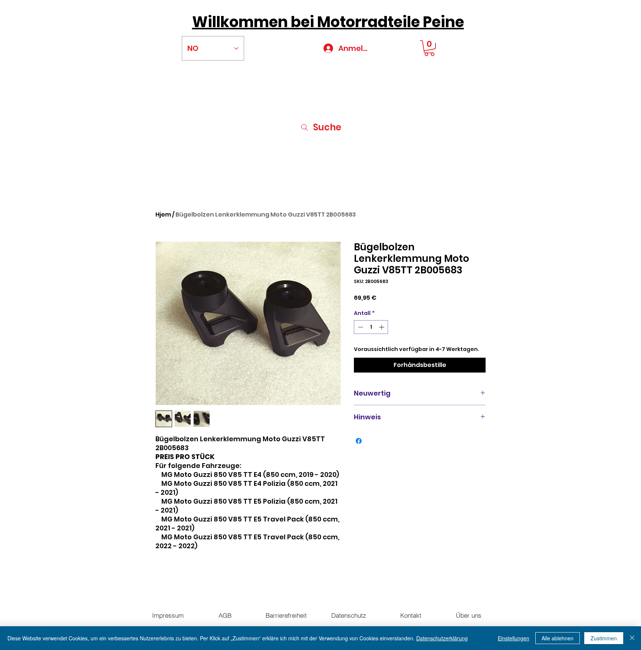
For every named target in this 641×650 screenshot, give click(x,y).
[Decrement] (359, 327)
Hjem (163, 214)
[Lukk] (632, 638)
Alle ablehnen (557, 638)
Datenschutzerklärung (442, 638)
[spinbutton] (371, 327)
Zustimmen (604, 638)
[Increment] (382, 327)
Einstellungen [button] (513, 638)
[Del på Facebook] (358, 440)
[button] (429, 48)
